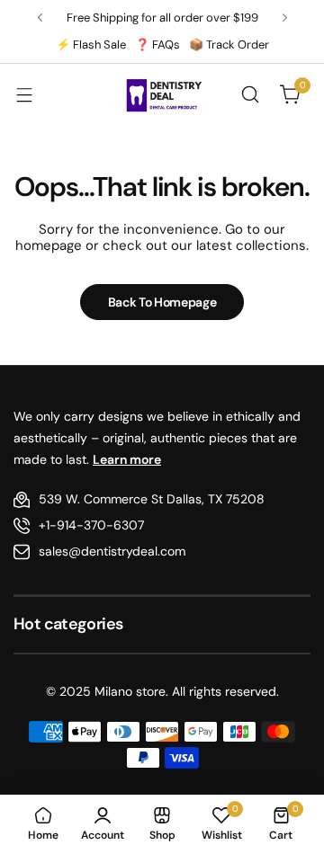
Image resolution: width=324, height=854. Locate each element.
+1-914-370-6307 (91, 525)
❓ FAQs (157, 44)
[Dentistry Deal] (162, 94)
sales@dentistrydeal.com (112, 551)
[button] (40, 17)
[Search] (250, 94)
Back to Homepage (162, 302)
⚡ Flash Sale (91, 44)
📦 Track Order (229, 44)
